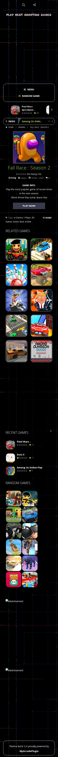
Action (16, 221)
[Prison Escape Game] (30, 546)
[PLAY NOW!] (15, 110)
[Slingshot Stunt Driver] (13, 546)
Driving (21, 127)
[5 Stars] (25, 174)
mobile (28, 221)
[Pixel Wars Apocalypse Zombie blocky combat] (10, 445)
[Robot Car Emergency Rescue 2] (13, 498)
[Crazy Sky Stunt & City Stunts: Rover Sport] (30, 514)
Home (11, 127)
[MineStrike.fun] (13, 514)
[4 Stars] (23, 174)
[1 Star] (17, 174)
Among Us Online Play (34, 121)
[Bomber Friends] (30, 530)
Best (22, 221)
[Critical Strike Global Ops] (13, 530)
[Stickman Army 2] (30, 498)
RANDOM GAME (30, 95)
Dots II (20, 454)
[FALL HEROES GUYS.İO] (13, 579)
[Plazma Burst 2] (29, 14)
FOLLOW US (34, 5)
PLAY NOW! (29, 205)
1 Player (27, 217)
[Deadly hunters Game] (30, 563)
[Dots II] (10, 458)
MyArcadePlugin (29, 751)
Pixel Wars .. (24, 441)
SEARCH (23, 5)
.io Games (18, 217)
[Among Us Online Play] (10, 470)
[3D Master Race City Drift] (13, 563)
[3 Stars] (21, 174)
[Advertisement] (29, 49)
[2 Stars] (19, 174)
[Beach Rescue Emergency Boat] (30, 579)
